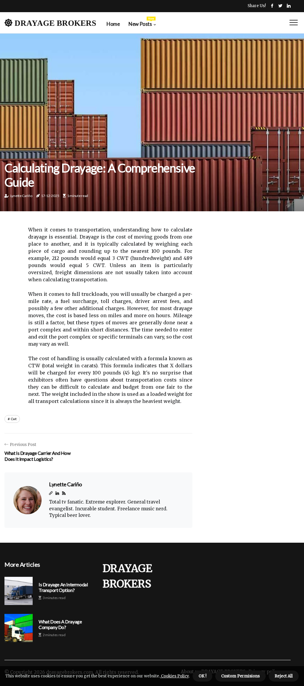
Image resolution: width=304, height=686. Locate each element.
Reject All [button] (284, 676)
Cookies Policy (174, 676)
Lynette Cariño (21, 195)
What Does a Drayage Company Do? (60, 624)
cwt (14, 419)
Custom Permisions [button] (240, 676)
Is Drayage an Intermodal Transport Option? (63, 587)
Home (113, 24)
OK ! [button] (202, 676)
